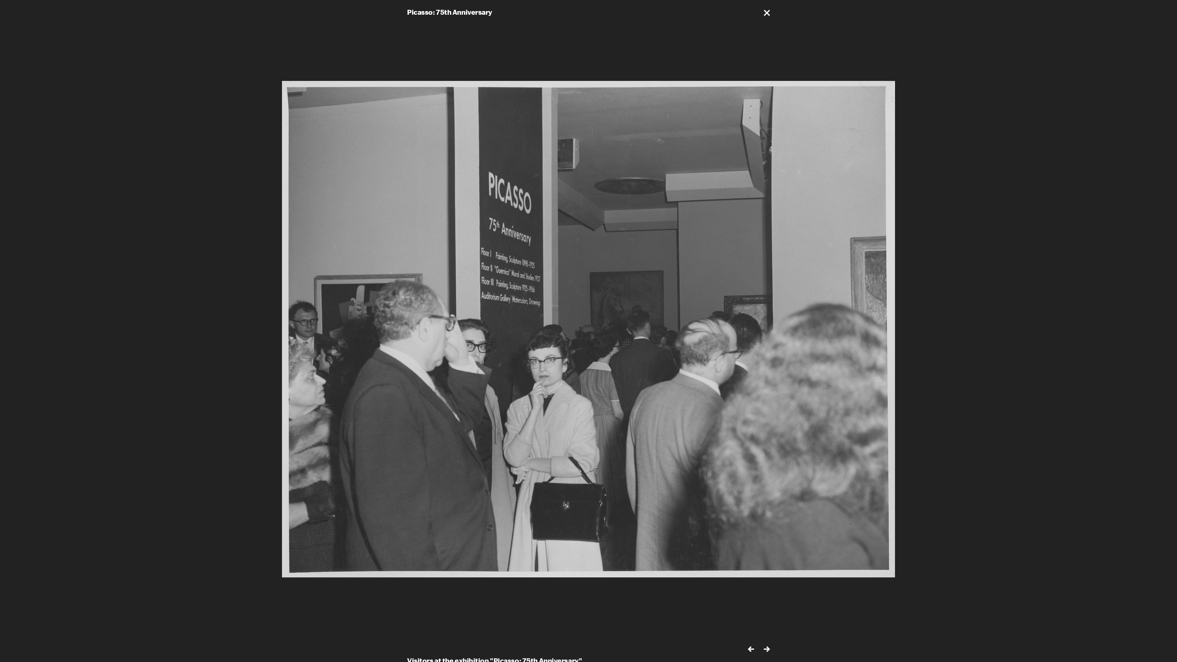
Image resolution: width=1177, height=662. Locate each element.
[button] (766, 12)
